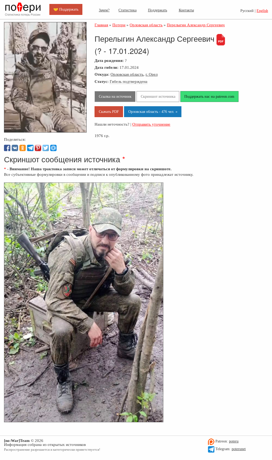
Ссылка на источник (115, 96)
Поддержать (157, 10)
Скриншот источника (158, 96)
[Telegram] (30, 148)
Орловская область (126, 74)
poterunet (239, 449)
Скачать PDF (109, 111)
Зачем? (104, 10)
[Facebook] (7, 148)
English (262, 11)
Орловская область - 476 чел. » (152, 111)
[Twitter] (45, 148)
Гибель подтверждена (128, 81)
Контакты (186, 10)
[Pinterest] (38, 148)
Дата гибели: (106, 67)
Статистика (127, 10)
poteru (234, 441)
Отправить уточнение (151, 124)
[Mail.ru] (53, 148)
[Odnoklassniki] (22, 148)
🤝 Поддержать (65, 9)
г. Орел (152, 74)
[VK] (15, 148)
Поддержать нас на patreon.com (209, 96)
